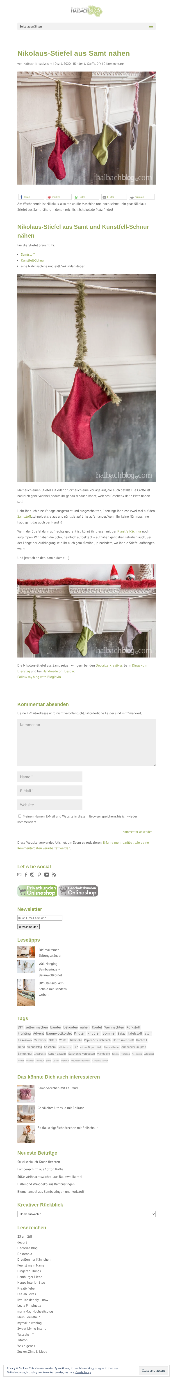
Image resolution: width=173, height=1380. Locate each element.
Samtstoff (28, 254)
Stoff (148, 1033)
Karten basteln (57, 1054)
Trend (21, 1047)
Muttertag (125, 1053)
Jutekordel (149, 1053)
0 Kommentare (114, 64)
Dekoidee (70, 1027)
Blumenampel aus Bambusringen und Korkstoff (50, 1191)
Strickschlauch (25, 1040)
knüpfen (94, 1033)
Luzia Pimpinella (29, 1305)
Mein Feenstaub (28, 1317)
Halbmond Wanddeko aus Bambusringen (46, 1184)
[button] (31, 197)
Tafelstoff (135, 1033)
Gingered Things (29, 1271)
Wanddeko (103, 1054)
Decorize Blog (27, 1248)
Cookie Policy (83, 1372)
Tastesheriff (25, 1334)
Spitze (121, 1033)
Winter (63, 1040)
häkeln (115, 1053)
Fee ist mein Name (30, 1265)
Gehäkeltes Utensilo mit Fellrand (61, 1108)
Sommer (109, 1033)
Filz (75, 1047)
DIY (98, 64)
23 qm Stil (24, 1236)
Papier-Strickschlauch (97, 1040)
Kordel (97, 1027)
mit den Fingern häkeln (91, 1047)
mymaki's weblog (29, 1323)
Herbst (21, 1060)
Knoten (79, 1033)
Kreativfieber (26, 1288)
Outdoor (30, 1060)
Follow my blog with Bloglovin (39, 677)
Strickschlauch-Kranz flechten (38, 1162)
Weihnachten (114, 1027)
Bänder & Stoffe (84, 64)
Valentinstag (34, 1047)
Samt (48, 1060)
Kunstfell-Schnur (33, 260)
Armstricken (40, 1053)
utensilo (65, 1060)
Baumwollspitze (111, 1047)
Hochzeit (141, 1040)
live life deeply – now (32, 1300)
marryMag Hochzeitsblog (35, 1311)
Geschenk (50, 1047)
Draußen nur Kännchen (33, 1259)
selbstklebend (64, 1047)
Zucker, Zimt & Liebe (32, 1351)
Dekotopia (24, 1254)
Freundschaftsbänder (80, 1060)
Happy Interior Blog (31, 1282)
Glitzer (56, 1060)
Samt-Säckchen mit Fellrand (58, 1088)
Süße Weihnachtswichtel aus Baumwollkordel (49, 1176)
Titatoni (22, 1340)
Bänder (55, 1027)
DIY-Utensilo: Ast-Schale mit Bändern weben (53, 989)
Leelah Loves (26, 1294)
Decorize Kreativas (109, 665)
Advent (38, 1033)
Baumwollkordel (59, 1033)
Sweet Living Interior (32, 1328)
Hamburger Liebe (29, 1277)
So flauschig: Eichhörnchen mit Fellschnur (68, 1127)
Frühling (24, 1033)
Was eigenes (26, 1346)
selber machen (36, 1027)
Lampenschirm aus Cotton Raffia (40, 1169)
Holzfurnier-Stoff (123, 1040)
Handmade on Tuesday (58, 671)
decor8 (22, 1242)
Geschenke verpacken (81, 1054)
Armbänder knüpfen (133, 1047)
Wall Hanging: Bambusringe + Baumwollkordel (50, 969)
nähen (85, 1027)
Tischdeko (76, 1040)
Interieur (40, 1060)
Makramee (40, 1040)
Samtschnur (25, 1054)
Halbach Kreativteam (37, 64)
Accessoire (137, 1053)
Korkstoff (133, 1027)
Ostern (53, 1040)
